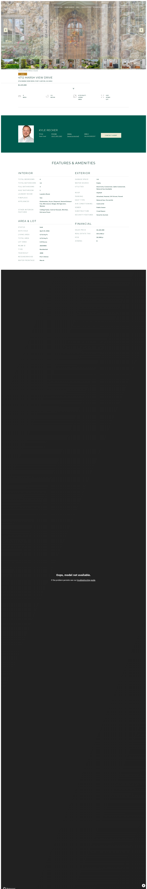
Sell (77, 7)
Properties (58, 7)
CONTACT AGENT (111, 135)
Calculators (86, 7)
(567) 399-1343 (56, 136)
